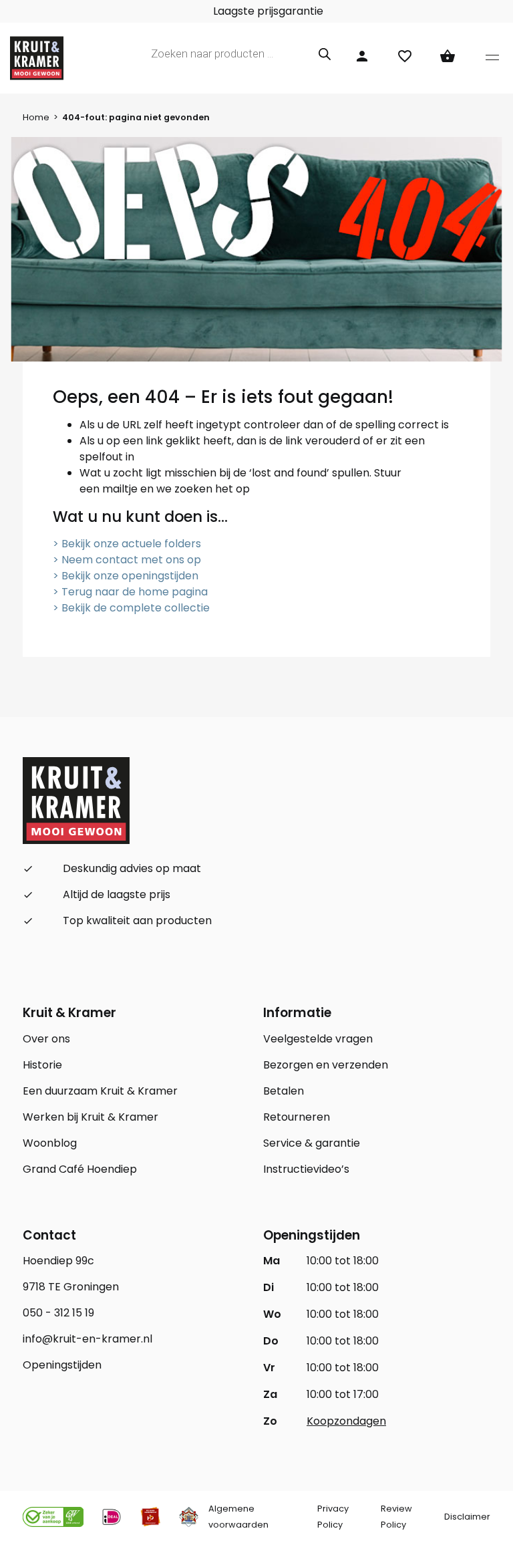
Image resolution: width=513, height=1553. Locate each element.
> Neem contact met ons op (127, 559)
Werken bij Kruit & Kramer (90, 1117)
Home (36, 117)
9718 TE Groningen (71, 1286)
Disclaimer (467, 1516)
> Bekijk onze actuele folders (127, 543)
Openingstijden (62, 1365)
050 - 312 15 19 (58, 1312)
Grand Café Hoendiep (80, 1169)
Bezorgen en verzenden (325, 1065)
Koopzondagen (346, 1421)
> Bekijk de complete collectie (131, 607)
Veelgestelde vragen (318, 1038)
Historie (42, 1065)
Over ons (46, 1038)
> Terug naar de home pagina (130, 591)
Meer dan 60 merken (208, 11)
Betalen (283, 1091)
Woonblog (50, 1143)
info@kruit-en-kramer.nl (87, 1339)
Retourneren (296, 1117)
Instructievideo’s (306, 1169)
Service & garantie (311, 1143)
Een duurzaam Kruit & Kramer (100, 1091)
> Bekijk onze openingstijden (125, 575)
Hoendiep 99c (58, 1260)
